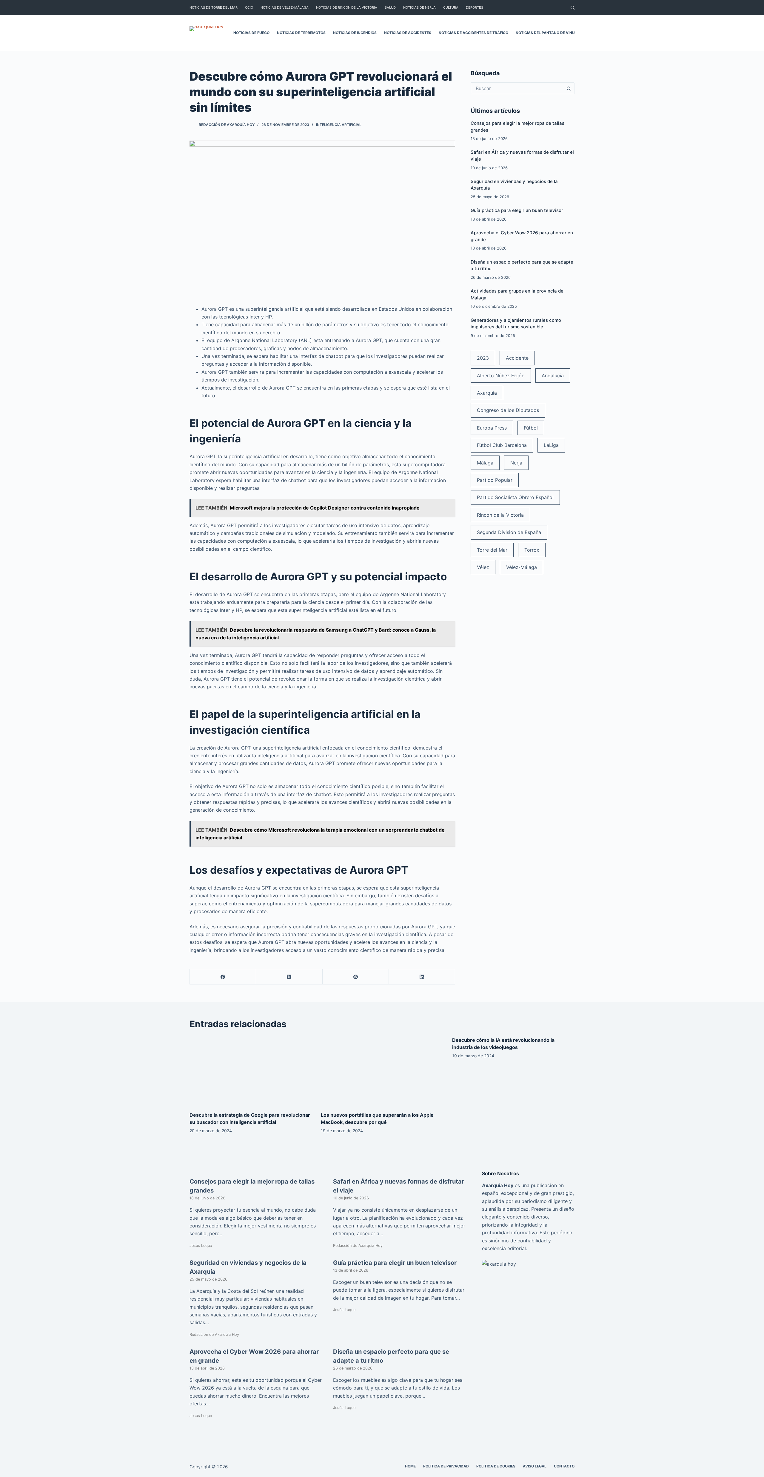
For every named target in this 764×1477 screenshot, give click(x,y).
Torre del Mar (492, 550)
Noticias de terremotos (301, 32)
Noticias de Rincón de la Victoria (346, 7)
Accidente (517, 358)
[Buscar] (572, 8)
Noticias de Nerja (419, 7)
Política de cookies (495, 1466)
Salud (390, 7)
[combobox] (517, 88)
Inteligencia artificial (338, 124)
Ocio (249, 7)
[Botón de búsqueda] (568, 88)
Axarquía (487, 393)
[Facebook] (223, 976)
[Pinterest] (356, 976)
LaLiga (551, 445)
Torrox (531, 550)
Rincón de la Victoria (500, 515)
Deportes (474, 7)
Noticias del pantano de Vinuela (549, 32)
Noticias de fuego (251, 32)
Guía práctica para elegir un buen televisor (517, 210)
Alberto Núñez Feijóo (501, 376)
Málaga (485, 463)
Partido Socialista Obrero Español (515, 497)
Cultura (450, 7)
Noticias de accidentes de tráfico (473, 32)
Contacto (564, 1466)
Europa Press (492, 428)
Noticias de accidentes (407, 32)
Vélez (483, 567)
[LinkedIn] (422, 976)
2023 (483, 358)
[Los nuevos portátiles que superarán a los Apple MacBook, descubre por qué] (382, 1070)
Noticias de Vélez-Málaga (285, 7)
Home (410, 1466)
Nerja (516, 463)
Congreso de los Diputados (508, 410)
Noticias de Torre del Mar (214, 7)
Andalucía (553, 376)
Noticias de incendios (355, 32)
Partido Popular (494, 480)
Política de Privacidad (446, 1466)
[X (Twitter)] (289, 976)
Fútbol (531, 428)
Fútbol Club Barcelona (502, 445)
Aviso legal (534, 1466)
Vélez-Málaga (521, 567)
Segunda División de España (509, 532)
